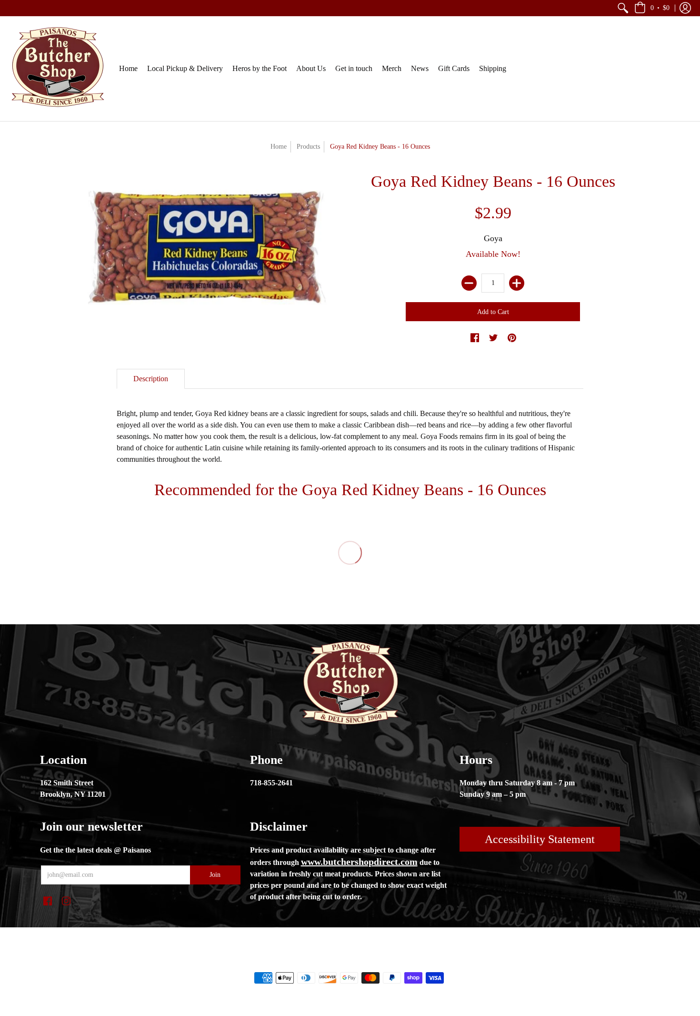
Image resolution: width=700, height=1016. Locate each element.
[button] (622, 8)
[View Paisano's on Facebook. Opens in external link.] (474, 338)
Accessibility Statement (540, 839)
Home (278, 146)
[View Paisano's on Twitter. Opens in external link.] (493, 338)
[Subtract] (469, 283)
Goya (493, 238)
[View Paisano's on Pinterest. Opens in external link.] (512, 338)
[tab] (151, 379)
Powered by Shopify (388, 961)
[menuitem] (622, 8)
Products (308, 146)
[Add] (516, 283)
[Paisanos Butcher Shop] (57, 68)
